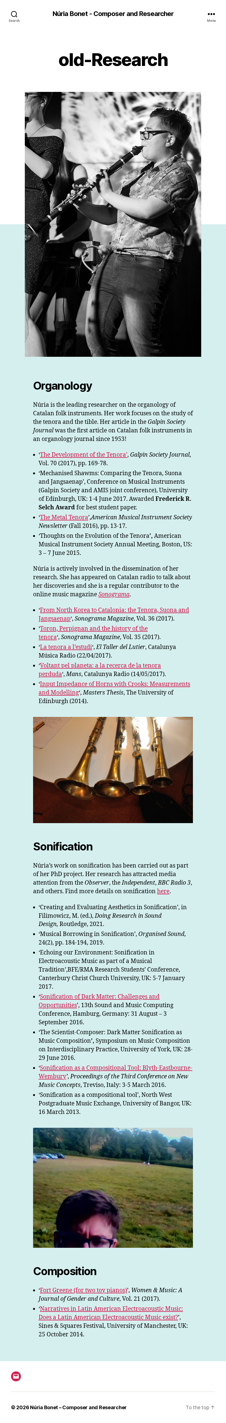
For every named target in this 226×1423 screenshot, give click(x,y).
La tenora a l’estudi (66, 647)
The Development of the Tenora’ (83, 455)
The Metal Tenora (64, 517)
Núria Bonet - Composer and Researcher (113, 13)
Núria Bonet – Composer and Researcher (78, 1407)
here (163, 891)
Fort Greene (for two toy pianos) (83, 1290)
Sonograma (114, 594)
